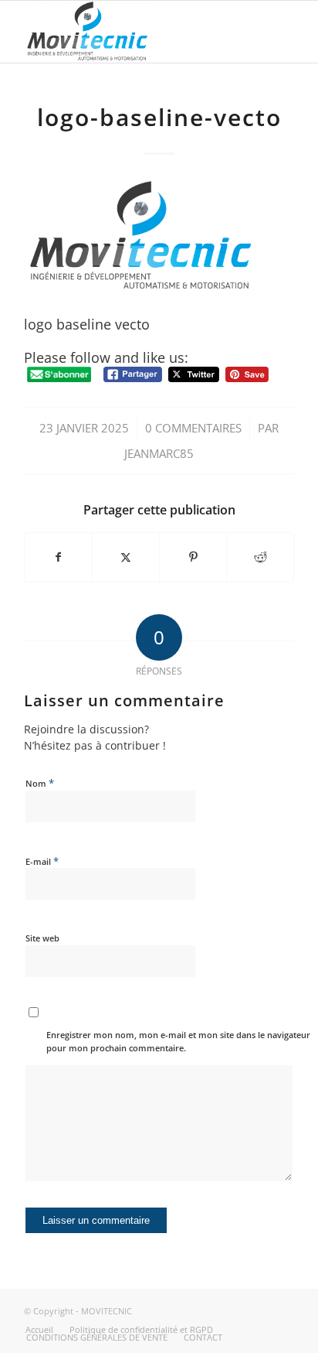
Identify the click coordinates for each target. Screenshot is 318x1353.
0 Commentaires (193, 428)
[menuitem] (39, 1330)
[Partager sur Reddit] (260, 557)
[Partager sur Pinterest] (193, 557)
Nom (39, 783)
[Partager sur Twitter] (126, 557)
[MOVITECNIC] (132, 32)
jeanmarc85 (159, 453)
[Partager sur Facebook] (58, 557)
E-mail (42, 861)
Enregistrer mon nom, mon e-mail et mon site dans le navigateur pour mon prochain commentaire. (178, 1041)
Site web (42, 938)
